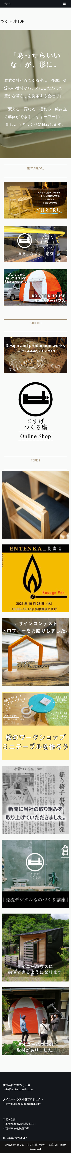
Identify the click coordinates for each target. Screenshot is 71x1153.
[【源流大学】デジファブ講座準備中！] (35, 906)
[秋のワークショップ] (35, 759)
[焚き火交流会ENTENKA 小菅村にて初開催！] (35, 611)
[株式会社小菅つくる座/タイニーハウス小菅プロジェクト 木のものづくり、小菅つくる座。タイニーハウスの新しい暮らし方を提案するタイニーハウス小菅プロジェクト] (6, 4)
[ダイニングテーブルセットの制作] (35, 537)
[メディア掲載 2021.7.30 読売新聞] (35, 833)
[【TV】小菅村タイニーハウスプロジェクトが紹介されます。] (35, 1054)
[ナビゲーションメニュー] (64, 4)
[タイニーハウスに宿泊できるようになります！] (35, 980)
